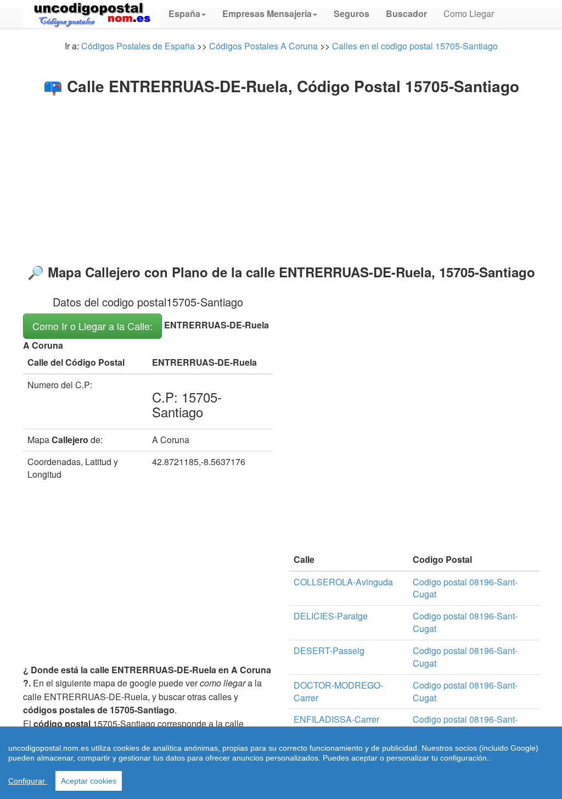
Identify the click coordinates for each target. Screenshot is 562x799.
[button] (187, 13)
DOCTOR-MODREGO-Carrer (338, 691)
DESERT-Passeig (329, 650)
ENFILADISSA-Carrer (336, 719)
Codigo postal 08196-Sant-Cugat (465, 588)
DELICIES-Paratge (331, 616)
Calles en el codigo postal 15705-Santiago (415, 46)
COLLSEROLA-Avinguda (343, 581)
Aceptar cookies (88, 780)
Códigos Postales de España (138, 46)
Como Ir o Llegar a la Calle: (92, 326)
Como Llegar (468, 13)
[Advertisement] (281, 177)
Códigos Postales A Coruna (263, 46)
